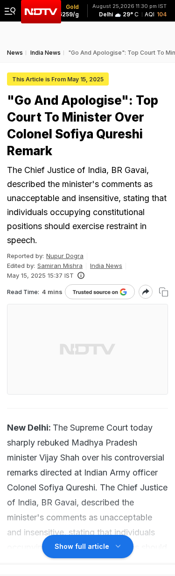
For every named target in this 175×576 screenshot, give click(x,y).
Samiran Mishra (60, 265)
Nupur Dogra (65, 255)
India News (106, 265)
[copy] (163, 292)
